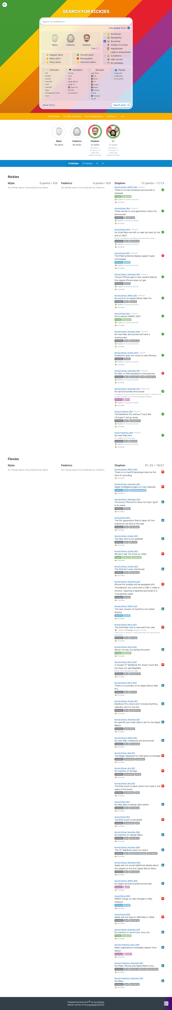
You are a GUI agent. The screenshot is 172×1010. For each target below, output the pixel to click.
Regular (54, 55)
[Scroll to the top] (103, 163)
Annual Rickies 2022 (122, 253)
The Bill (72, 116)
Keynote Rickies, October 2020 (126, 353)
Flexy (53, 62)
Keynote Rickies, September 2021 (127, 274)
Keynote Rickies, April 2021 (125, 753)
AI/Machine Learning (138, 490)
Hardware (75, 70)
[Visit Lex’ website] (166, 1003)
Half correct (115, 59)
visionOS (48, 87)
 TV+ (93, 82)
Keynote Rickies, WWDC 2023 (126, 606)
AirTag (138, 774)
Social (93, 99)
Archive (112, 116)
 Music (94, 79)
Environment (119, 79)
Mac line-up (134, 241)
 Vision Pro (73, 87)
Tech (47, 96)
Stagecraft (118, 73)
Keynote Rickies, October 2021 (126, 701)
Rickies (53, 116)
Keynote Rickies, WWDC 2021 (126, 295)
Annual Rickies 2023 (122, 229)
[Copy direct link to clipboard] (113, 190)
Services (98, 70)
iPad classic (134, 527)
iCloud (93, 93)
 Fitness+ (95, 90)
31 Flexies (87, 163)
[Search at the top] (97, 163)
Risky (53, 58)
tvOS (47, 84)
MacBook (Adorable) (137, 853)
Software (52, 70)
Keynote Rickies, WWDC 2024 (126, 187)
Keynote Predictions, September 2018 (129, 963)
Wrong (85, 58)
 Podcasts (95, 96)
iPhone (70, 73)
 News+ (94, 87)
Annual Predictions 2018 (124, 433)
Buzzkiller (114, 41)
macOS (48, 79)
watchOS (48, 82)
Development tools (52, 93)
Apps (47, 90)
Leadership (118, 76)
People (120, 70)
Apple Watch (73, 82)
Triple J (94, 48)
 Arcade (95, 84)
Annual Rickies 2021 (122, 313)
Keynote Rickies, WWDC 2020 (126, 881)
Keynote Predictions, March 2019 (127, 945)
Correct (85, 55)
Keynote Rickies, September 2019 (127, 371)
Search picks (119, 105)
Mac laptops (134, 744)
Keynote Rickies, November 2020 (127, 331)
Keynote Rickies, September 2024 (127, 484)
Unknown (86, 62)
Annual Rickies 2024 (122, 208)
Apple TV (71, 84)
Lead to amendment (119, 52)
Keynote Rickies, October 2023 (126, 536)
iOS (46, 73)
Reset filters (49, 105)
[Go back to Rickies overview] (4, 4)
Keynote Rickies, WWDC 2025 (126, 469)
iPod (137, 793)
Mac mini (133, 542)
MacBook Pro (135, 421)
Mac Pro (133, 302)
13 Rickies (73, 163)
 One (93, 76)
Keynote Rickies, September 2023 (127, 582)
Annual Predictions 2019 (124, 411)
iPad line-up (150, 377)
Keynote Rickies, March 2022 (126, 625)
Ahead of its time (117, 45)
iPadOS (48, 76)
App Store (95, 73)
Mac (69, 79)
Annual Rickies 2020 (122, 896)
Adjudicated (115, 48)
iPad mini (133, 441)
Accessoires (72, 93)
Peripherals (140, 759)
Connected (92, 1005)
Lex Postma (99, 1002)
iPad (69, 76)
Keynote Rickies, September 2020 (127, 862)
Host (94, 116)
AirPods (71, 90)
